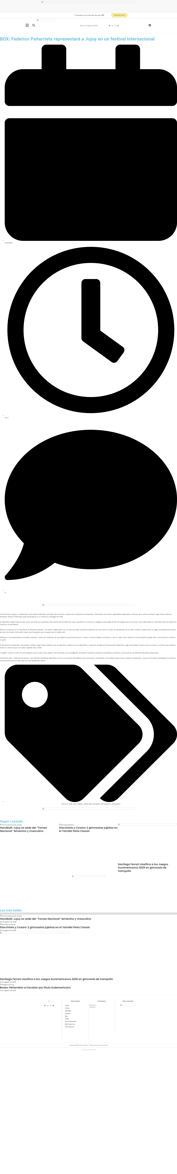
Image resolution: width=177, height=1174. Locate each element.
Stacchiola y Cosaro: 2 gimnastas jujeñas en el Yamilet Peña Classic (88, 829)
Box (66, 1016)
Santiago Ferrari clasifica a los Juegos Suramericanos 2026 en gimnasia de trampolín (143, 868)
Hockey (67, 1013)
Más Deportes (70, 1024)
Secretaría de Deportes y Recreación (106, 804)
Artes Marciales (70, 1021)
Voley (67, 1019)
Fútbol (67, 1008)
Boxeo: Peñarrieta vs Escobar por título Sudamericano (35, 987)
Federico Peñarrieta (84, 804)
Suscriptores (69, 1027)
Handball (68, 1011)
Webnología (93, 1049)
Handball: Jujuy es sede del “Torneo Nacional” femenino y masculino (23, 829)
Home (67, 1005)
